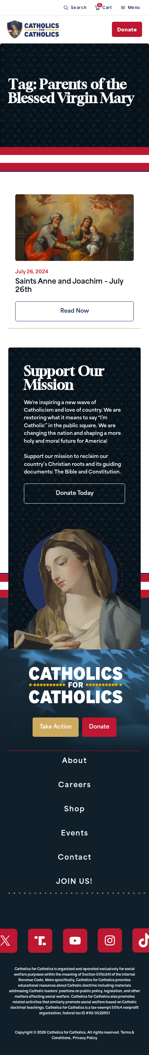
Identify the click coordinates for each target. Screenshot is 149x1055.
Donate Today (75, 493)
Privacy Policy (85, 1038)
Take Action (56, 727)
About (74, 761)
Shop (74, 809)
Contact (74, 857)
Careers (74, 785)
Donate (127, 29)
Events (74, 833)
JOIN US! (74, 882)
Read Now (74, 311)
